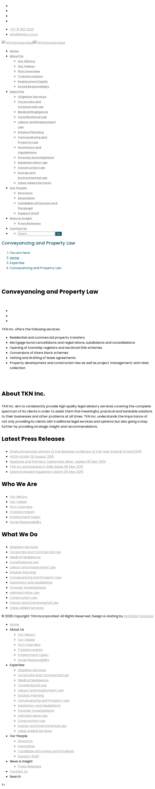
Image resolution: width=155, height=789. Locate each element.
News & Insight (21, 218)
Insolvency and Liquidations (31, 582)
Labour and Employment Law (33, 567)
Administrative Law (32, 163)
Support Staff (28, 213)
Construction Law (31, 168)
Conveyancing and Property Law (35, 577)
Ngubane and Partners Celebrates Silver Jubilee (58, 461)
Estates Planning (31, 132)
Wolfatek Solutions (138, 616)
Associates (26, 198)
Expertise (17, 92)
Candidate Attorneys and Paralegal (46, 751)
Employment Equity (33, 81)
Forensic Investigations (36, 158)
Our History (26, 61)
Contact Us (18, 229)
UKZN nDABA (32, 456)
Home (14, 51)
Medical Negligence (33, 112)
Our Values (26, 66)
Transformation (30, 76)
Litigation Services (32, 97)
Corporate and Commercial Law (35, 552)
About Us (16, 56)
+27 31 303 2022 (22, 29)
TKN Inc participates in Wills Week (46, 466)
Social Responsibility (33, 87)
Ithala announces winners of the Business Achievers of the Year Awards (75, 451)
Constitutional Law (32, 117)
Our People (18, 188)
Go (58, 233)
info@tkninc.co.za (24, 34)
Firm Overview (29, 71)
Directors (25, 193)
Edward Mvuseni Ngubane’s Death (46, 471)
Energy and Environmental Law (34, 602)
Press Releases (29, 223)
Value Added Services (34, 183)
